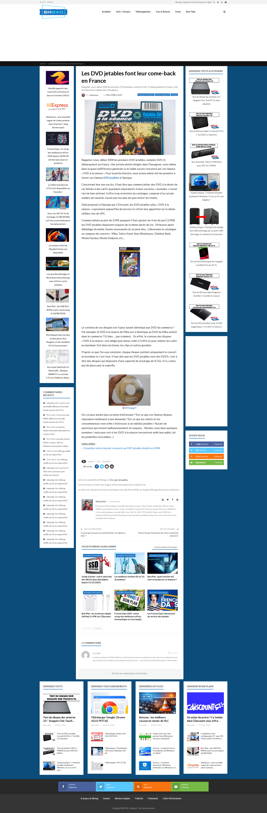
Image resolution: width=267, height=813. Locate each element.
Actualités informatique (146, 95)
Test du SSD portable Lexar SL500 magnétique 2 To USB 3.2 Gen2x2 (206, 325)
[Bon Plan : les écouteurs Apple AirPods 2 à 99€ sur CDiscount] (97, 600)
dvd (98, 461)
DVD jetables (111, 177)
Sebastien (51, 403)
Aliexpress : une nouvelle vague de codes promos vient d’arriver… (211, 765)
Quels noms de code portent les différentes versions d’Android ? (163, 736)
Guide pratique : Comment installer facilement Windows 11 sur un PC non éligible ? (206, 196)
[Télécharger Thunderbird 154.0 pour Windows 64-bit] (97, 751)
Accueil (42, 2)
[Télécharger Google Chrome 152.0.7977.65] (109, 703)
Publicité (139, 798)
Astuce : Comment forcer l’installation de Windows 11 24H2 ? (164, 750)
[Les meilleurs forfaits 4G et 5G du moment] (129, 563)
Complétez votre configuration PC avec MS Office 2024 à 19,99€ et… (212, 736)
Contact (50, 2)
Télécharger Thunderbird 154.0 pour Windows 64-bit (116, 750)
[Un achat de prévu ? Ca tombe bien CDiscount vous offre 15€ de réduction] (205, 703)
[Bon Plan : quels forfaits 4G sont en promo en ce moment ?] (162, 563)
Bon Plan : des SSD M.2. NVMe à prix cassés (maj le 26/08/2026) (212, 750)
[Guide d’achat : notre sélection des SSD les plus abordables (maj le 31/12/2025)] (97, 563)
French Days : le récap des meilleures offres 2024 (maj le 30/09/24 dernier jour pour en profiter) (58, 156)
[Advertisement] (133, 40)
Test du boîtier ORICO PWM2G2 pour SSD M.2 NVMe (206, 164)
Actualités (106, 11)
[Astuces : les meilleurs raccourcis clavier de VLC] (157, 703)
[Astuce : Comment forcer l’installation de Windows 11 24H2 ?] (145, 751)
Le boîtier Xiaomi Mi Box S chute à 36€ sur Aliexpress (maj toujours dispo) (56, 442)
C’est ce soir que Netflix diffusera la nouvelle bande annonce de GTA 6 (56, 406)
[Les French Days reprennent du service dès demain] (162, 600)
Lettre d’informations (172, 798)
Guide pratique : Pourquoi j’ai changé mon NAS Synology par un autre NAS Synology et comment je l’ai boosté (206, 230)
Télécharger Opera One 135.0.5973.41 (115, 734)
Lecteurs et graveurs (162, 95)
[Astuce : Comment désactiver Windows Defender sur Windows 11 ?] (145, 765)
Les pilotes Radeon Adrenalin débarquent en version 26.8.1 (56, 430)
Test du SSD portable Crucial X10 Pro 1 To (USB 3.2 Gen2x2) (206, 133)
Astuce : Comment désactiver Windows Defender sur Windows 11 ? (164, 766)
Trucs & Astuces (163, 11)
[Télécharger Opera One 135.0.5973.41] (97, 736)
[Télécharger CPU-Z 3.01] (97, 765)
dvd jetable (106, 461)
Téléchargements (143, 11)
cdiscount (91, 461)
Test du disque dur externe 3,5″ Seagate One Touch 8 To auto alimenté (206, 100)
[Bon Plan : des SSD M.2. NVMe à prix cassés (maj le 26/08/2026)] (193, 751)
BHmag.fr (131, 407)
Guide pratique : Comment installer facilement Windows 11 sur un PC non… (68, 766)
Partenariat (153, 798)
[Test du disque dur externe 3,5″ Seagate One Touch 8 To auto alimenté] (61, 703)
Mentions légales (122, 798)
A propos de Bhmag (89, 798)
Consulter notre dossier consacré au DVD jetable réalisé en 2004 (121, 448)
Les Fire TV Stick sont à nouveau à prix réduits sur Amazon (56, 471)
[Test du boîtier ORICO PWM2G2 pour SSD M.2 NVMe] (49, 751)
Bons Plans (191, 11)
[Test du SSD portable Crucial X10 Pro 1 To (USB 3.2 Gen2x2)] (49, 736)
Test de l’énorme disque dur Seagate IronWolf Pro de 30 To (206, 263)
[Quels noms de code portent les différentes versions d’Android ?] (145, 736)
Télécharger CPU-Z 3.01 (115, 762)
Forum (178, 11)
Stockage (174, 95)
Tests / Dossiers (123, 11)
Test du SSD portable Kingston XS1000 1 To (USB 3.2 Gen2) (206, 294)
